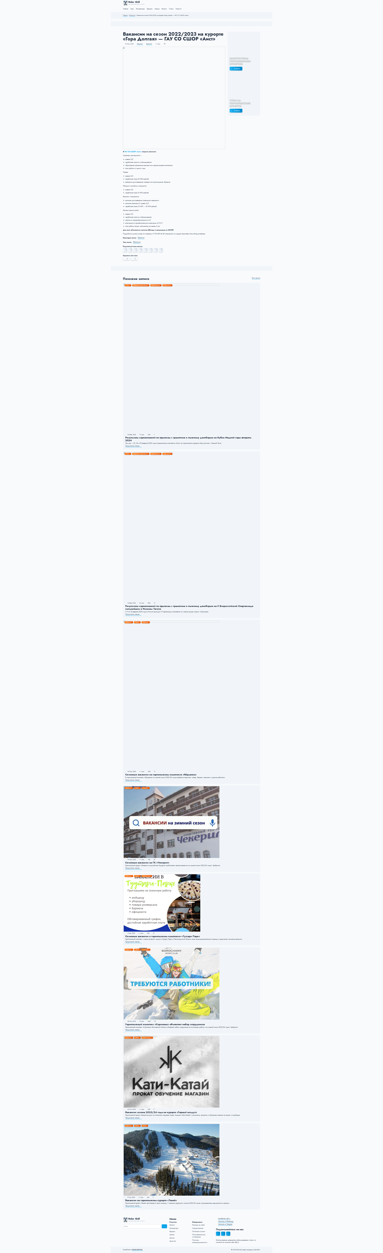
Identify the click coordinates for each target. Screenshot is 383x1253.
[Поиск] (164, 1226)
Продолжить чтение (132, 446)
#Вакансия (137, 242)
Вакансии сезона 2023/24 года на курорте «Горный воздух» (161, 1112)
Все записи (256, 278)
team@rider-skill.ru (224, 1219)
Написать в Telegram (225, 1224)
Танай (144, 1126)
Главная (125, 15)
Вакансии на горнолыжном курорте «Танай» (151, 1200)
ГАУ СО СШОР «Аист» (133, 151)
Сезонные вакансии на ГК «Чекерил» (147, 862)
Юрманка (145, 622)
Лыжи (127, 285)
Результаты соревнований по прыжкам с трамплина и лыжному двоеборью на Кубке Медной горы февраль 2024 (188, 439)
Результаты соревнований (141, 285)
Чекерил (145, 788)
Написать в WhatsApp (225, 1221)
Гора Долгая (167, 285)
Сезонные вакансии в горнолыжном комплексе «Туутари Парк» (162, 936)
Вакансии (132, 15)
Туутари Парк (146, 876)
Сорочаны (146, 950)
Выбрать (237, 68)
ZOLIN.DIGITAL (137, 1250)
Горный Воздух (147, 1038)
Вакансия (149, 44)
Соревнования (156, 285)
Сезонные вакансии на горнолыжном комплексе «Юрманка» (160, 774)
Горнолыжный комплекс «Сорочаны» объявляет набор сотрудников (165, 1024)
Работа (137, 622)
